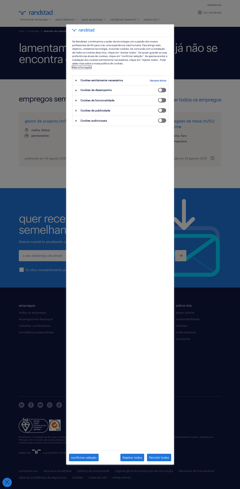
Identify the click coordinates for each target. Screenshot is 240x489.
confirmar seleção (84, 457)
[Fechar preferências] (7, 482)
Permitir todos (159, 457)
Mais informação (81, 67)
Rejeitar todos (132, 457)
